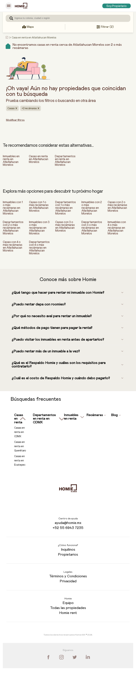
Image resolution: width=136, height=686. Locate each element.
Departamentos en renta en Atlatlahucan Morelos (65, 160)
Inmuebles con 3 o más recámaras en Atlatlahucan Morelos (39, 228)
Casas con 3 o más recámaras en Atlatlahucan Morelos (65, 226)
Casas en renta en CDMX (19, 432)
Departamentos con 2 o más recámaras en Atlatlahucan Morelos (13, 228)
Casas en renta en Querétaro (20, 446)
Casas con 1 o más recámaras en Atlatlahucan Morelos (39, 206)
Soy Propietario (116, 5)
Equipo (68, 603)
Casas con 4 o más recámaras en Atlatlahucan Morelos (12, 246)
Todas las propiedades (68, 608)
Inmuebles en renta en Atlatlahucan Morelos (11, 160)
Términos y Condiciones (68, 576)
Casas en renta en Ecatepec (20, 460)
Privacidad (68, 581)
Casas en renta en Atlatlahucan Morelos (38, 159)
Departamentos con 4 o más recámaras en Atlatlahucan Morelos (39, 247)
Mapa (30, 26)
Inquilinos (68, 549)
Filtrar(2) (107, 26)
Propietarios (68, 554)
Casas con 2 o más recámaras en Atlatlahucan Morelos (117, 206)
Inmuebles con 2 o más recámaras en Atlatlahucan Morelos (91, 208)
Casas (11, 108)
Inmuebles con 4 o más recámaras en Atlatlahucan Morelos (117, 228)
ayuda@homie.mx (68, 523)
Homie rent (68, 613)
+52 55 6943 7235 (68, 528)
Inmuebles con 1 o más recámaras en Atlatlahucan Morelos (13, 208)
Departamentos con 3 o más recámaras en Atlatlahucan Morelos (91, 228)
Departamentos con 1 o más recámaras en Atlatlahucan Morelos (65, 208)
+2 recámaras (29, 108)
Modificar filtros (15, 120)
